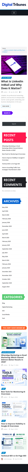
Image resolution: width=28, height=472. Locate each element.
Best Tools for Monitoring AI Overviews (13, 154)
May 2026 (5, 207)
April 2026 (5, 211)
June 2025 (5, 230)
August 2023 (5, 287)
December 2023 (6, 271)
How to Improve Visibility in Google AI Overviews (13, 424)
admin (5, 92)
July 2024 (4, 253)
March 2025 (5, 237)
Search (7, 113)
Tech (3, 318)
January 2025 (6, 245)
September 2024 (7, 249)
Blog (3, 303)
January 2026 (6, 222)
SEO (3, 311)
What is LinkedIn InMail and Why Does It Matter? (12, 84)
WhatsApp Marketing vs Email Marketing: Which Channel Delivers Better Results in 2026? (12, 148)
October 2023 (6, 279)
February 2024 (6, 264)
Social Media (6, 314)
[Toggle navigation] (14, 12)
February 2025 (6, 241)
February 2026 (6, 219)
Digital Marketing (7, 307)
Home (4, 48)
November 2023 (7, 275)
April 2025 (5, 234)
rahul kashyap (8, 459)
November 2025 (7, 226)
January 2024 (6, 268)
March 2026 (5, 215)
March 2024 (5, 260)
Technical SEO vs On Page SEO (11, 164)
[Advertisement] (14, 30)
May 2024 (5, 256)
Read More (5, 106)
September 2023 (7, 283)
